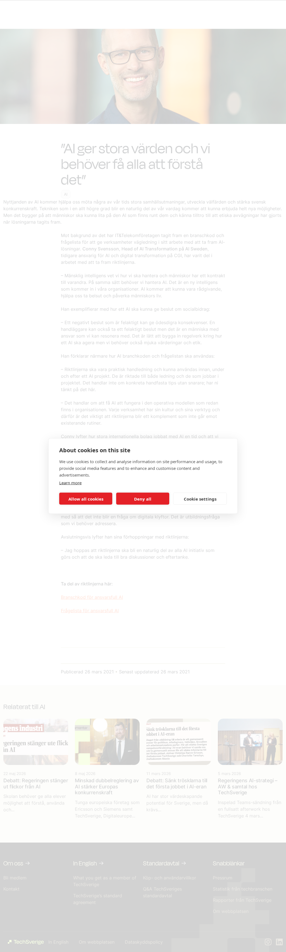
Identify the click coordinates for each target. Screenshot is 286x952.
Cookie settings (200, 498)
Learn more (70, 482)
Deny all (142, 498)
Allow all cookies (85, 498)
